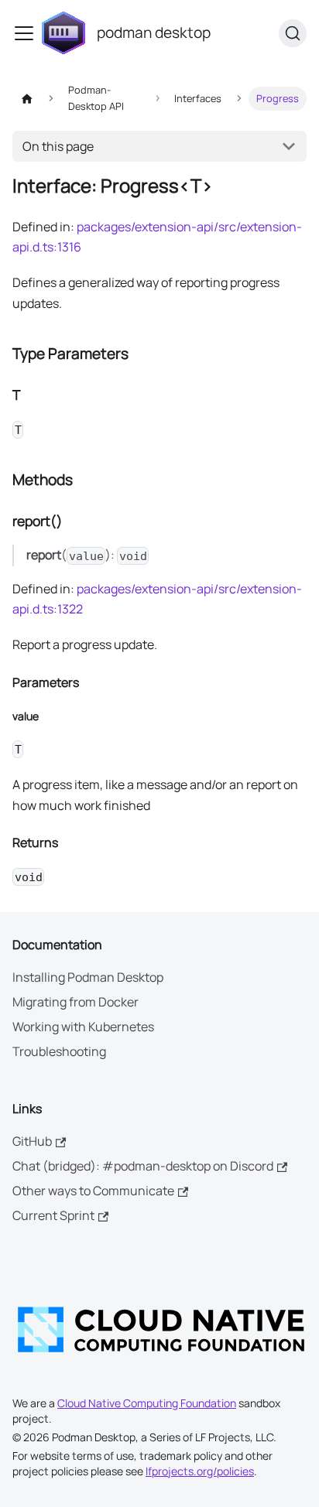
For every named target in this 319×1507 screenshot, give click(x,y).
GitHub (32, 1141)
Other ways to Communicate (93, 1190)
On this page (58, 146)
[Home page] (27, 98)
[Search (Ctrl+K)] (293, 33)
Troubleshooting (59, 1051)
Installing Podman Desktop (87, 977)
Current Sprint (53, 1215)
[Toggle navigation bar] (24, 33)
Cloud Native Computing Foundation (146, 1403)
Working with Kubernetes (83, 1026)
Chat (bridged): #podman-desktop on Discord (142, 1165)
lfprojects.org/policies (200, 1471)
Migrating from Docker (75, 1001)
